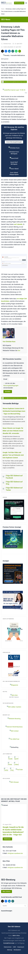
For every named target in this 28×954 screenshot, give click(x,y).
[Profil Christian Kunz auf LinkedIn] (17, 764)
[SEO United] (14, 731)
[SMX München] (14, 657)
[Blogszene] (14, 685)
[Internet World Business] (14, 727)
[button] (26, 3)
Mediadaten (17, 950)
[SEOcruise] (14, 673)
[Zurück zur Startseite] (6, 3)
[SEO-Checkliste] (14, 509)
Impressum (20, 947)
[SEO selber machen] (14, 707)
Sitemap (9, 950)
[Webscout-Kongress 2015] (14, 665)
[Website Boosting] (14, 718)
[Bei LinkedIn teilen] (9, 51)
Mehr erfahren (6, 891)
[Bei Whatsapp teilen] (16, 51)
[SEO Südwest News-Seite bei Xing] (12, 769)
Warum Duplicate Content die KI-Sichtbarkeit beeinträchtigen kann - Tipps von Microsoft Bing (14, 411)
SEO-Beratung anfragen (19, 2)
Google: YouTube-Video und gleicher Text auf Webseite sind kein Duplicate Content (13, 455)
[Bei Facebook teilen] (6, 51)
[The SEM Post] (14, 739)
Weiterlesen (7, 839)
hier (19, 350)
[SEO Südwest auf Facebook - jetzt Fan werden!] (11, 758)
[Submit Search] (25, 905)
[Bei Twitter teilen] (2, 51)
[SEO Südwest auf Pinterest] (11, 764)
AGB (14, 947)
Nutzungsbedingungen (10, 385)
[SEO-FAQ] (14, 695)
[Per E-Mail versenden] (19, 51)
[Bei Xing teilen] (12, 51)
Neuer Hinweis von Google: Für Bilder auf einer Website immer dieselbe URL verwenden (13, 430)
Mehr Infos (16, 935)
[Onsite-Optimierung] (14, 631)
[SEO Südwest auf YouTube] (20, 769)
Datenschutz (7, 947)
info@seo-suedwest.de (15, 853)
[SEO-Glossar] (14, 782)
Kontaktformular (8, 943)
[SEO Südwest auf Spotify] (17, 758)
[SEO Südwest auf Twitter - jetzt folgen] (7, 769)
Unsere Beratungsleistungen (14, 142)
